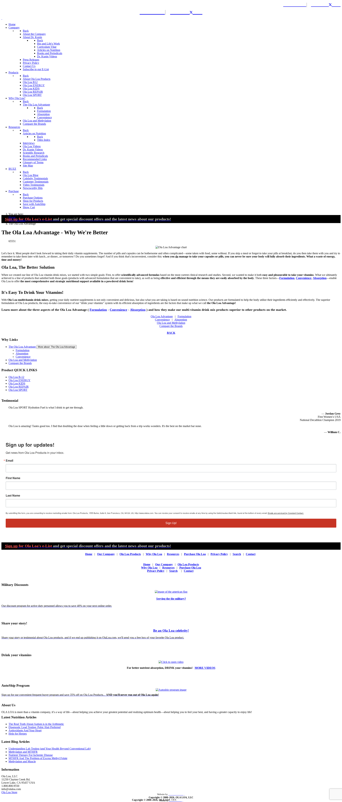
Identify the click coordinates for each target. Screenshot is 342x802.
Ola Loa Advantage (162, 316)
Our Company (106, 554)
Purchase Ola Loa (195, 554)
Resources (173, 554)
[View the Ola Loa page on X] (333, 4)
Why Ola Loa (154, 554)
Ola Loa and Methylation (171, 322)
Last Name (13, 495)
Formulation (286, 278)
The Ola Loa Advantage (23, 346)
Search (237, 554)
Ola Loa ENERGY (19, 380)
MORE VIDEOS (205, 667)
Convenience (303, 278)
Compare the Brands (171, 326)
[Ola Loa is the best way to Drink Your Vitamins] (171, 661)
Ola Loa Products (130, 554)
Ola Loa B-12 (16, 377)
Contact (250, 554)
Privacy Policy (219, 554)
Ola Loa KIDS (17, 383)
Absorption (320, 278)
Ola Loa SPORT (18, 389)
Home (88, 554)
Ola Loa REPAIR (19, 386)
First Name (13, 478)
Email (9, 460)
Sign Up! (171, 523)
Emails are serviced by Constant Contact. (286, 513)
